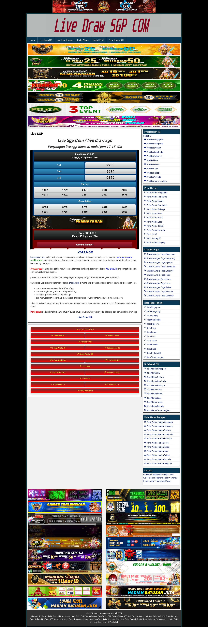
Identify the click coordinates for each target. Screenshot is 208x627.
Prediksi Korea (152, 164)
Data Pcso (151, 328)
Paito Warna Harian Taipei (158, 455)
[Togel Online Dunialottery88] (143, 531)
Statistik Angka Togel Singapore (160, 254)
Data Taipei (151, 340)
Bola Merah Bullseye (155, 385)
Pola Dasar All (113, 360)
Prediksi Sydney (153, 148)
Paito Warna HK (54, 616)
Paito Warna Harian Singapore (159, 422)
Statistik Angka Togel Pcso (158, 275)
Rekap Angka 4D (59, 360)
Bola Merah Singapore (156, 369)
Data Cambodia (153, 320)
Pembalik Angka (59, 372)
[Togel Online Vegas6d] (65, 531)
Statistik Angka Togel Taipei (158, 287)
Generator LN (58, 336)
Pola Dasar (86, 366)
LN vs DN (86, 378)
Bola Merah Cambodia (156, 381)
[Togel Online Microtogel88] (65, 495)
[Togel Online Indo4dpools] (65, 603)
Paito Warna (83, 40)
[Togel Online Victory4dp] (65, 507)
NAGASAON (84, 252)
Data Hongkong (153, 311)
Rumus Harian (113, 336)
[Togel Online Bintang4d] (65, 555)
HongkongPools (95, 619)
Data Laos (151, 336)
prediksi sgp (74, 283)
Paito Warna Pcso (154, 213)
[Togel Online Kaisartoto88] (65, 591)
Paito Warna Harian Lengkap (159, 463)
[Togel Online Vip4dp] (143, 519)
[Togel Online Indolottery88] (143, 555)
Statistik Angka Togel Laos (158, 283)
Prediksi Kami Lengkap (156, 181)
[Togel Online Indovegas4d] (143, 603)
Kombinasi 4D (59, 385)
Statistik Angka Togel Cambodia (160, 267)
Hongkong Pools (163, 481)
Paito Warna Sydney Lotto (113, 619)
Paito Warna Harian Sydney (158, 430)
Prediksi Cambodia (154, 152)
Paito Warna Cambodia (156, 205)
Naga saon (168, 475)
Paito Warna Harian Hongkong (159, 426)
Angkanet (58, 619)
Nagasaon (157, 475)
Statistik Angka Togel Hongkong (160, 258)
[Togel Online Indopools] (143, 579)
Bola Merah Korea (154, 394)
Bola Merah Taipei (154, 402)
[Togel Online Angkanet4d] (143, 567)
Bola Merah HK (153, 373)
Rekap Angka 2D (86, 354)
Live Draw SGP (47, 619)
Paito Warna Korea (154, 217)
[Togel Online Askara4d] (65, 543)
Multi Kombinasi (113, 372)
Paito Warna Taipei (154, 226)
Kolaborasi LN (113, 385)
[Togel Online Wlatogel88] (65, 567)
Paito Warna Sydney (155, 201)
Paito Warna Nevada (155, 230)
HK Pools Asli (112, 622)
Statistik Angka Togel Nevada (159, 291)
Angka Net (43, 616)
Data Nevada (152, 345)
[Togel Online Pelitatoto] (104, 109)
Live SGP (36, 133)
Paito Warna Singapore (156, 193)
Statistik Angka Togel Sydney (159, 262)
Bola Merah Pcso (154, 389)
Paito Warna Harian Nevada (158, 459)
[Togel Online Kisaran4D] (104, 85)
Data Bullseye (152, 324)
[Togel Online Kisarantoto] (104, 97)
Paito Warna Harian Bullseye (159, 438)
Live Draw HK (46, 40)
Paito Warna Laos (154, 222)
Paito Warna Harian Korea (157, 447)
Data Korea (151, 332)
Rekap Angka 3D (113, 348)
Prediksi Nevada (153, 177)
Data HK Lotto (149, 619)
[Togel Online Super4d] (104, 73)
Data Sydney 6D (153, 353)
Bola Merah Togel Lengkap (158, 410)
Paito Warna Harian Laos (157, 451)
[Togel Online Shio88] (143, 591)
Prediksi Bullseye (154, 156)
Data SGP (123, 616)
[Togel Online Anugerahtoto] (143, 543)
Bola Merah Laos (153, 398)
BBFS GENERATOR (86, 330)
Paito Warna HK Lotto (133, 619)
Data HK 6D (151, 349)
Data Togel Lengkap (155, 357)
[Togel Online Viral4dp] (104, 121)
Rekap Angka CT (59, 348)
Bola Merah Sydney (155, 377)
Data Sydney (152, 316)
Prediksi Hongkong (154, 144)
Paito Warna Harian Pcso (157, 443)
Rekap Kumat (86, 342)
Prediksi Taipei (152, 173)
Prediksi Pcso (152, 160)
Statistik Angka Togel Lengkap (160, 296)
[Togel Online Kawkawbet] (65, 519)
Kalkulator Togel (86, 391)
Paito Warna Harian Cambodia (159, 434)
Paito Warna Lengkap (156, 243)
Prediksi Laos (152, 168)
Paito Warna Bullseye (155, 209)
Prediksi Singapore (154, 139)
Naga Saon (75, 616)
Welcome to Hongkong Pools (156, 478)
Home (32, 40)
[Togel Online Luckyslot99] (143, 507)
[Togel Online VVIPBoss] (104, 49)
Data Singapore (153, 307)
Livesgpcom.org (37, 257)
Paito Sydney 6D (116, 40)
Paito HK (147, 136)
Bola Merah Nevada (155, 406)
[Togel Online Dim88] (104, 61)
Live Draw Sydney (65, 40)
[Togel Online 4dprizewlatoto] (65, 579)
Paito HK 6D (98, 40)
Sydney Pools (67, 619)
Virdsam (147, 475)
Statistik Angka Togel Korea (158, 279)
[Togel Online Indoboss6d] (143, 495)
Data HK (115, 616)
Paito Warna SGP (104, 616)
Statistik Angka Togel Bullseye (159, 271)
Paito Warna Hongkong (156, 197)
